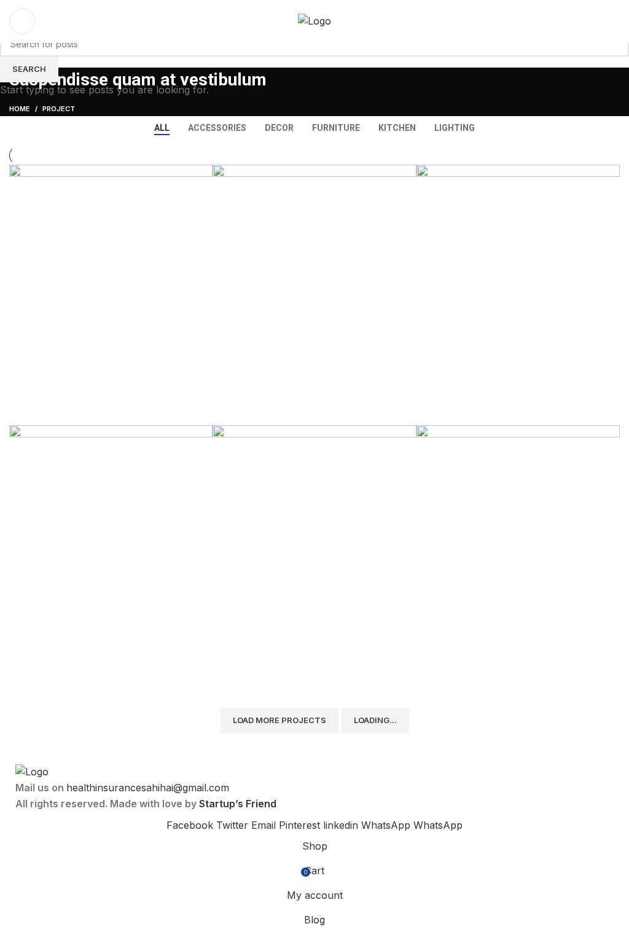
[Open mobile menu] (615, 21)
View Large (203, 174)
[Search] (22, 21)
